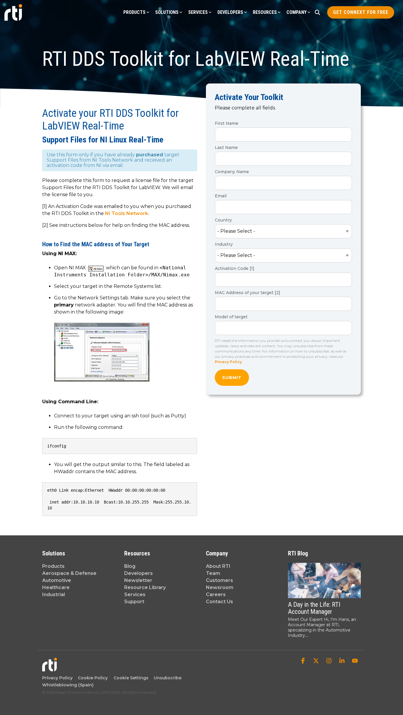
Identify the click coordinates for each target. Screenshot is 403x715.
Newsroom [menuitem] (219, 587)
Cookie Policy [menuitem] (92, 677)
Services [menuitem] (134, 594)
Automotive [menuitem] (56, 580)
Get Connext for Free (360, 12)
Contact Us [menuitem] (219, 601)
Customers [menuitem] (219, 580)
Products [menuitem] (53, 566)
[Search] (317, 12)
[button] (304, 661)
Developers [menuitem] (138, 573)
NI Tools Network (126, 213)
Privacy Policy (228, 362)
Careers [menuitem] (216, 594)
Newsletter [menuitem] (138, 580)
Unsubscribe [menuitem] (166, 677)
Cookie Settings (131, 677)
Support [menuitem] (134, 601)
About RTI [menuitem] (218, 566)
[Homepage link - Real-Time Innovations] (49, 668)
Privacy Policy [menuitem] (57, 677)
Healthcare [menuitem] (56, 587)
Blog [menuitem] (129, 566)
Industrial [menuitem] (53, 594)
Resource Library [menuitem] (145, 587)
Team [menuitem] (213, 573)
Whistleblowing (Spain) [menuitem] (68, 685)
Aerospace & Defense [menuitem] (69, 573)
